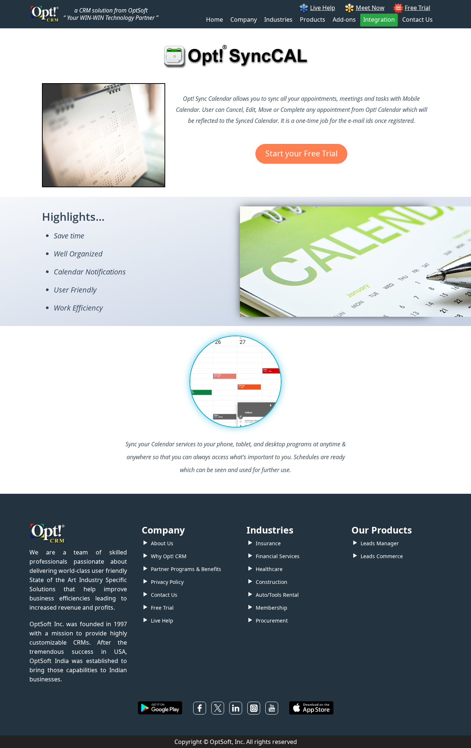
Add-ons (344, 19)
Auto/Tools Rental (277, 594)
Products (312, 19)
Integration (379, 19)
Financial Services (278, 556)
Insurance (268, 543)
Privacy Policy (167, 581)
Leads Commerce (382, 556)
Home (214, 19)
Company (243, 19)
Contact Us (417, 19)
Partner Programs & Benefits (186, 569)
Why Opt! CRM (169, 556)
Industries (278, 19)
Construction (271, 581)
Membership (271, 607)
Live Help (322, 8)
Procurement (272, 620)
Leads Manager (380, 543)
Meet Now (370, 8)
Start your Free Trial (301, 153)
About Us (162, 543)
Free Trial (417, 8)
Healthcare (269, 569)
